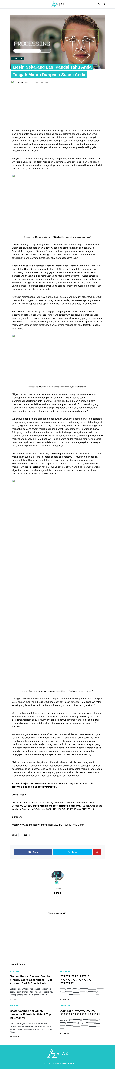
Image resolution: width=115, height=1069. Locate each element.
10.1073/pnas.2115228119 (80, 809)
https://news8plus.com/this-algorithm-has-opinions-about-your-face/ (63, 237)
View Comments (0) (57, 913)
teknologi (26, 835)
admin (57, 893)
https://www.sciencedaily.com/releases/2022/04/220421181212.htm (48, 824)
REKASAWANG (68, 1063)
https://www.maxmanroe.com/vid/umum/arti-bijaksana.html (63, 387)
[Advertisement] (57, 109)
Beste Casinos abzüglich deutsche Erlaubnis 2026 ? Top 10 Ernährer (30, 1014)
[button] (99, 4)
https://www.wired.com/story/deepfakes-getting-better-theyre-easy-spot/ (63, 691)
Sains (14, 835)
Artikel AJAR (17, 59)
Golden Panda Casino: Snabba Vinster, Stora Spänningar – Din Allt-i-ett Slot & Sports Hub (31, 980)
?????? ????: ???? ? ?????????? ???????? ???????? (75, 980)
